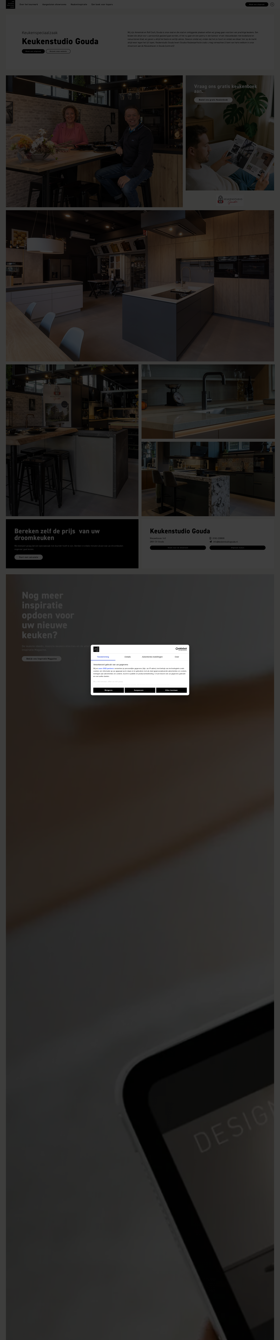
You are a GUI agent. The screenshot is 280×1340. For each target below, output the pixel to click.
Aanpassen (139, 690)
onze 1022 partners (106, 668)
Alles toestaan (171, 690)
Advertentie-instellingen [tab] (152, 657)
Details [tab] (128, 657)
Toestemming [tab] (103, 657)
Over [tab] (177, 657)
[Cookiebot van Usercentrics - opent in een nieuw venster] (177, 649)
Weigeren (109, 690)
